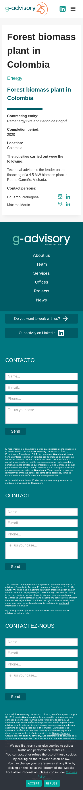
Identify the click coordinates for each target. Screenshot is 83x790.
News (41, 300)
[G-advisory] (26, 9)
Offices (41, 282)
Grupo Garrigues (58, 465)
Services (41, 273)
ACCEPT (34, 783)
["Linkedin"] (62, 9)
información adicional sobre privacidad (38, 475)
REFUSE (52, 783)
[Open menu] (73, 9)
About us (41, 255)
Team (41, 264)
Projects (41, 291)
